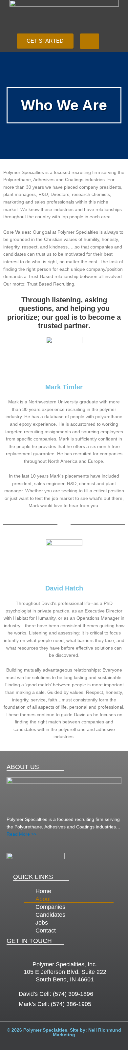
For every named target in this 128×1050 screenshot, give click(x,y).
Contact (45, 930)
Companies (50, 907)
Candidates (50, 914)
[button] (89, 41)
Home (43, 891)
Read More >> (21, 834)
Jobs (41, 922)
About (43, 899)
